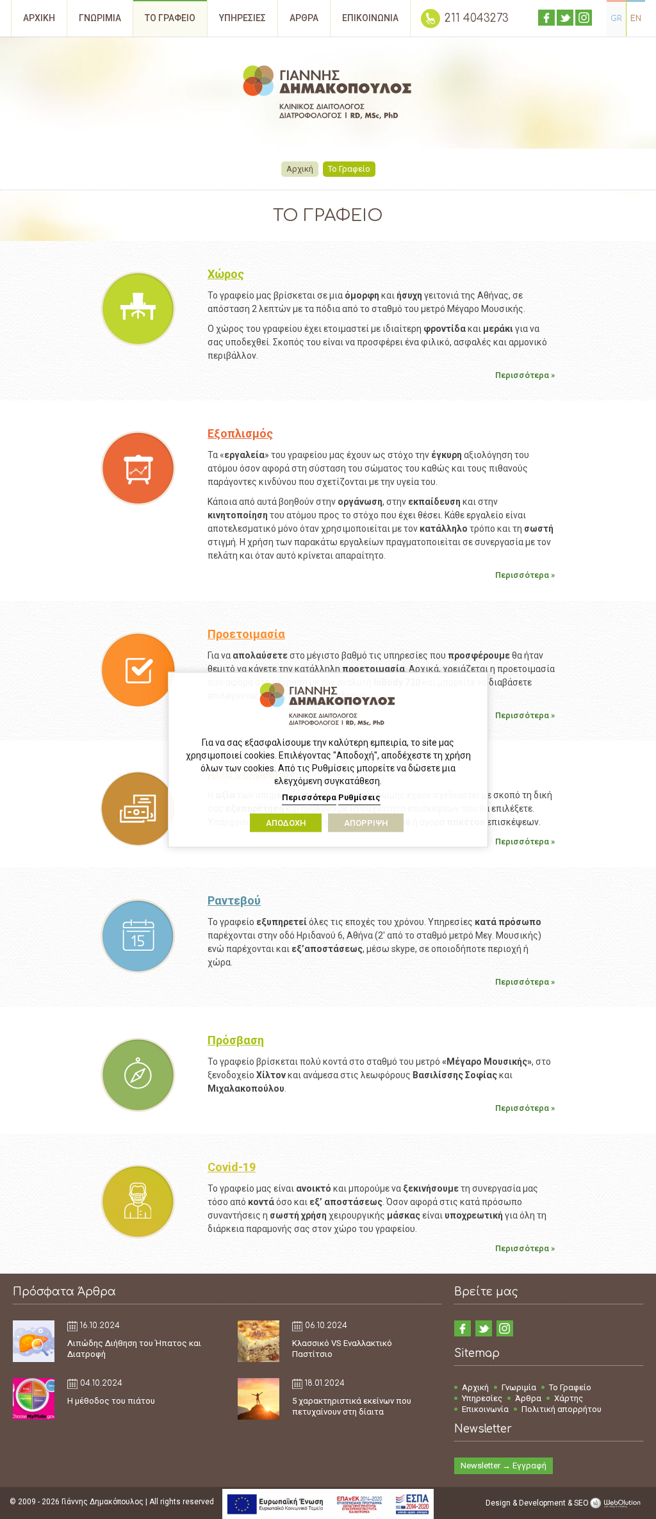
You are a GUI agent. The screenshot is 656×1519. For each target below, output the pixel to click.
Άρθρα (528, 1398)
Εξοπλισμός (240, 433)
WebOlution (617, 1503)
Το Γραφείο (570, 1387)
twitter (565, 18)
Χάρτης (568, 1398)
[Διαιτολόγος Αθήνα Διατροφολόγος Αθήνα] (328, 94)
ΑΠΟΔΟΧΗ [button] (286, 823)
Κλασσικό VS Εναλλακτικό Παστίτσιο (342, 1348)
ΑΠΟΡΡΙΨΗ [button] (366, 823)
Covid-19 (232, 1167)
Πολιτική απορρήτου (561, 1409)
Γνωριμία (519, 1387)
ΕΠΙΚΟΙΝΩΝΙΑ (370, 18)
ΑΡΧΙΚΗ (39, 18)
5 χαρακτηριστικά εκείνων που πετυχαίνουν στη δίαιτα (351, 1406)
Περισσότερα (309, 797)
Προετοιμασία (246, 634)
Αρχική (299, 169)
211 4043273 (477, 18)
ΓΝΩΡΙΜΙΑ (100, 18)
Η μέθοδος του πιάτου (111, 1401)
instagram (583, 18)
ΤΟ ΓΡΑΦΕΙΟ (170, 18)
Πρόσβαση (236, 1040)
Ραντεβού (234, 900)
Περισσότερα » (525, 375)
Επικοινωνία (485, 1409)
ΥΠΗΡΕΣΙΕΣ (242, 18)
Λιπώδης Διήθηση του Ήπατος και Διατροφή (134, 1348)
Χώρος (226, 274)
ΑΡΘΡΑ (304, 18)
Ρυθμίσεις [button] (359, 797)
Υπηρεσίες (482, 1398)
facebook (546, 18)
